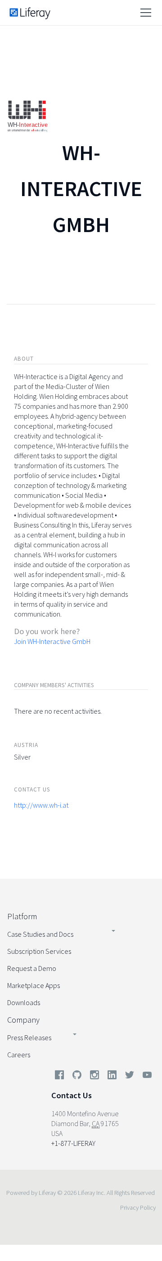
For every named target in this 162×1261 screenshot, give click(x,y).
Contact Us (71, 1095)
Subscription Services (39, 951)
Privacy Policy (138, 1207)
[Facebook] (59, 1077)
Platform (22, 916)
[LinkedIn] (112, 1077)
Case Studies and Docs (40, 934)
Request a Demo (31, 968)
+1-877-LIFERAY (73, 1143)
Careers (18, 1054)
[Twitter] (130, 1077)
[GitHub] (77, 1077)
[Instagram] (94, 1077)
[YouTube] (145, 1077)
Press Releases (29, 1037)
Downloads (23, 1002)
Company (23, 1020)
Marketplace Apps (33, 985)
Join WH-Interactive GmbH (52, 641)
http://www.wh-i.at (41, 804)
